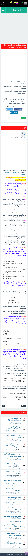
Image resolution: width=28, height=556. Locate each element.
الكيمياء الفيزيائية (9, 81)
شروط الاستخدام (10, 554)
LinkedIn (15, 112)
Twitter (10, 109)
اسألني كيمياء (12, 440)
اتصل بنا (25, 554)
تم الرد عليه (24, 137)
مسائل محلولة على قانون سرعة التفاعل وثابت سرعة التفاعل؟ (13, 499)
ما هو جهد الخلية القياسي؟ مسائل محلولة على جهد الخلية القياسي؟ (12, 445)
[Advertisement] (14, 28)
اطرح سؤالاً (16, 10)
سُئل (25, 81)
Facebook (19, 109)
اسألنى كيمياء (12, 423)
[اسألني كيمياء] (16, 2)
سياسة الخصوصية (18, 554)
